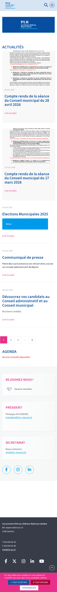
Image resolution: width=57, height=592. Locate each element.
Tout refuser (41, 582)
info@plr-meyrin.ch (16, 452)
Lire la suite (11, 113)
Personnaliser (29, 588)
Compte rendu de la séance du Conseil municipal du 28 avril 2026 (27, 100)
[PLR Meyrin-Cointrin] (10, 6)
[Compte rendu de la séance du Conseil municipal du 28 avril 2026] (28, 68)
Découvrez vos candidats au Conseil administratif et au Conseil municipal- (26, 301)
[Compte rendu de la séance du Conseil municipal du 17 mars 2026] (28, 145)
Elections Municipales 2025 (25, 213)
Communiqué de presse (22, 257)
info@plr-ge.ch (9, 549)
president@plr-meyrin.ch (19, 417)
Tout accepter (19, 582)
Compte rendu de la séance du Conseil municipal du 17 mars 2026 (27, 178)
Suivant (32, 340)
